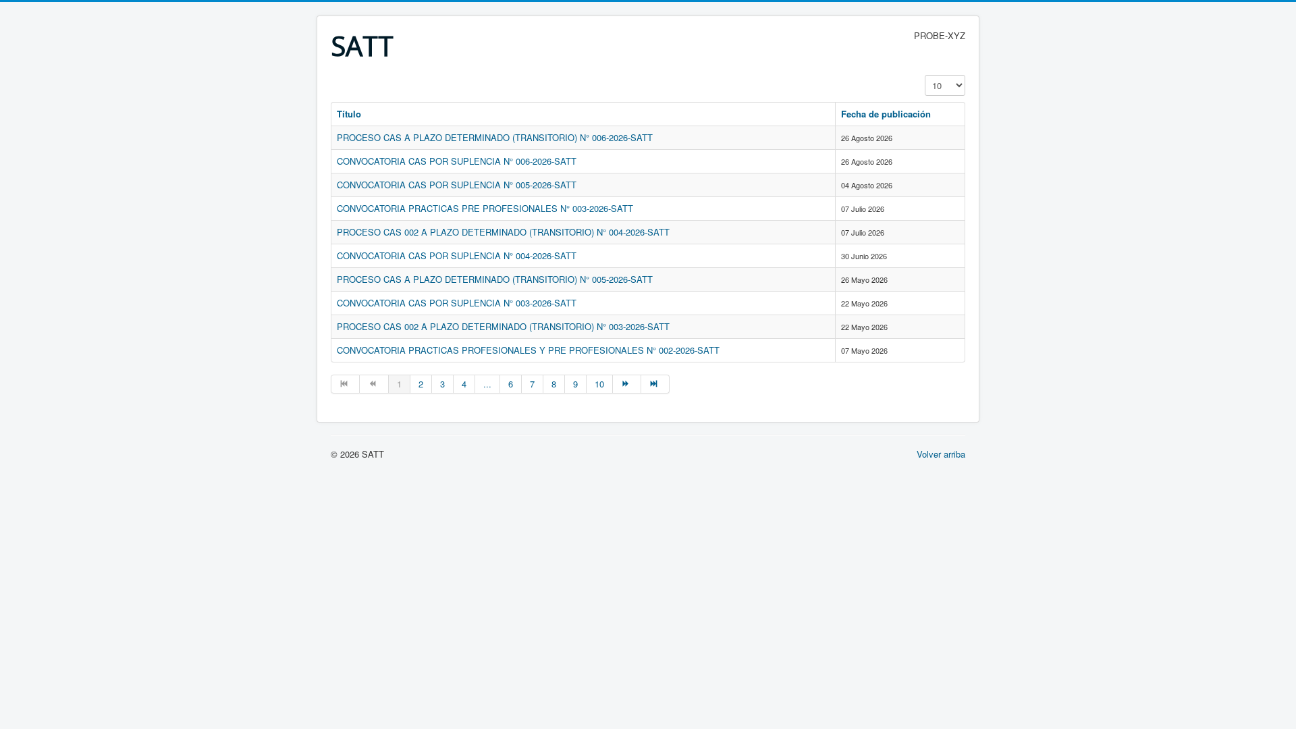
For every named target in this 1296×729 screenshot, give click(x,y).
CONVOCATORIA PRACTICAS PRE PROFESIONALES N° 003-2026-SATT (485, 208)
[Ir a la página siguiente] (627, 384)
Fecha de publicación (886, 113)
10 (599, 383)
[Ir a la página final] (655, 384)
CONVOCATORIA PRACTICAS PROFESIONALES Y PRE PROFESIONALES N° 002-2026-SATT (528, 350)
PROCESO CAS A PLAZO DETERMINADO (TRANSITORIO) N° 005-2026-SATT (495, 279)
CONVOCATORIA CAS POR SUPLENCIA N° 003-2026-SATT (456, 302)
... (487, 383)
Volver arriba (941, 454)
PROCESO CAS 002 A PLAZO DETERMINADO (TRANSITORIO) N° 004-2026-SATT (503, 231)
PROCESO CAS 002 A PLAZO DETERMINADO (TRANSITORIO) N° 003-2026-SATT (503, 326)
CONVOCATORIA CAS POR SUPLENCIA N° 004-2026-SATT (456, 255)
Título (349, 113)
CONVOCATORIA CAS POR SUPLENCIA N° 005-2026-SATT (456, 184)
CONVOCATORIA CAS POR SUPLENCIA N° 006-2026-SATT (456, 161)
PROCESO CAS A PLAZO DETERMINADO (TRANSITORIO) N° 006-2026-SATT (495, 137)
